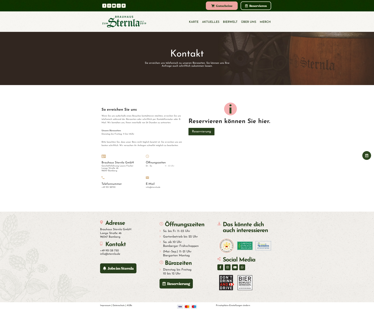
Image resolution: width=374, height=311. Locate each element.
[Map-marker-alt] (124, 6)
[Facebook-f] (104, 6)
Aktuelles (210, 22)
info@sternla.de (153, 187)
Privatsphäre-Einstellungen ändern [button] (233, 305)
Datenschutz (119, 305)
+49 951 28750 (108, 187)
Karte (194, 22)
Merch (265, 22)
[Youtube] (114, 6)
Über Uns (248, 22)
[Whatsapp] (119, 6)
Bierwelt (230, 22)
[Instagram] (109, 6)
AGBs (129, 305)
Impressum (105, 305)
